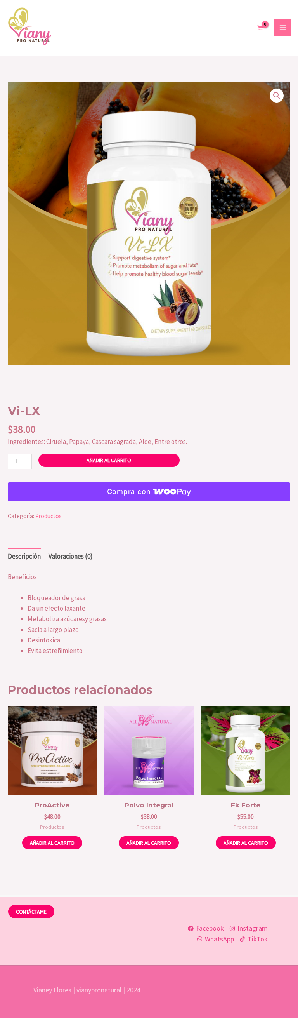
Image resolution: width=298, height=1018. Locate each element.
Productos (48, 516)
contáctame (31, 911)
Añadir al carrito (109, 460)
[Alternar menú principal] (282, 27)
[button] (277, 96)
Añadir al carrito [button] (52, 842)
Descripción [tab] (24, 556)
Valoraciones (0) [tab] (71, 556)
